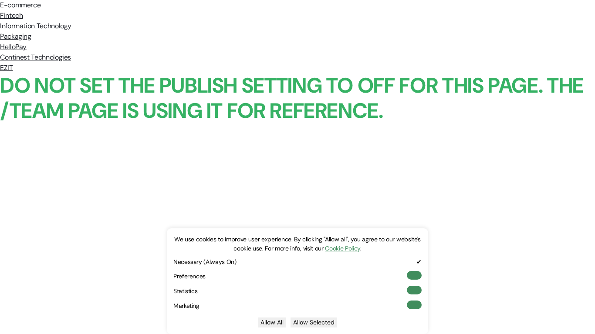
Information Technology (35, 25)
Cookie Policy (342, 248)
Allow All (272, 322)
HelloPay (13, 46)
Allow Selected (314, 322)
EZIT (6, 67)
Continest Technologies (35, 57)
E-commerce (20, 5)
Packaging (15, 36)
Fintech (11, 15)
